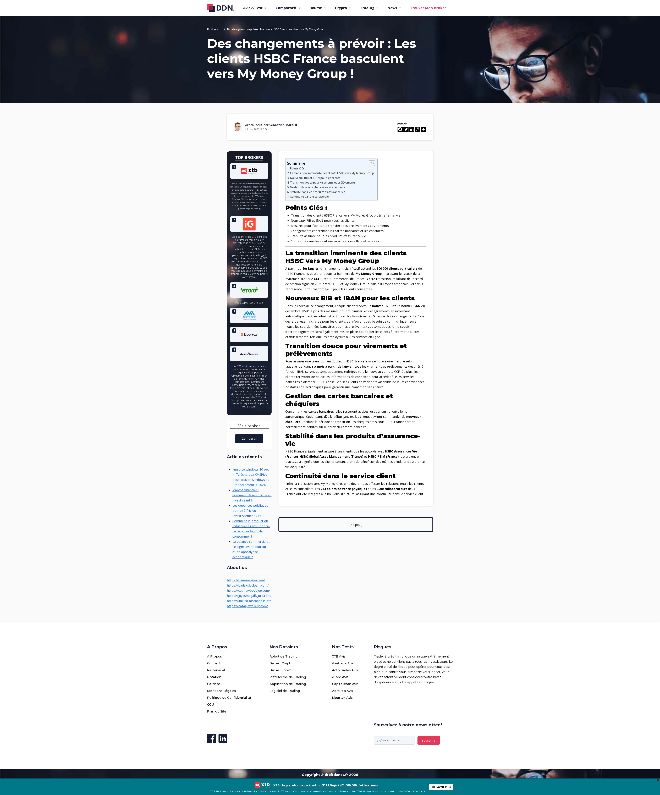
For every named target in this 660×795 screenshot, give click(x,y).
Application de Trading (288, 684)
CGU (210, 704)
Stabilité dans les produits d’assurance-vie (317, 192)
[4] (249, 315)
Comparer (249, 439)
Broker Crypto (281, 663)
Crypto (341, 7)
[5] (249, 334)
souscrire (429, 740)
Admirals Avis (342, 691)
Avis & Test (253, 7)
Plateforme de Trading (288, 677)
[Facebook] (400, 129)
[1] (249, 170)
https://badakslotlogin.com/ (248, 585)
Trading (367, 7)
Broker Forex (280, 670)
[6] (249, 353)
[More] (423, 129)
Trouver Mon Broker (428, 7)
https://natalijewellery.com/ (247, 606)
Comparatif (286, 7)
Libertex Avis (342, 698)
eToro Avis (340, 677)
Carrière (213, 684)
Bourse (316, 7)
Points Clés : (298, 168)
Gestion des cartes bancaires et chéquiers (317, 187)
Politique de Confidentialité (229, 698)
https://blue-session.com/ (246, 580)
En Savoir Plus (441, 787)
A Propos (214, 656)
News (392, 7)
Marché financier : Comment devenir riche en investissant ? (252, 495)
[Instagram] (417, 129)
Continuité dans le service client (311, 196)
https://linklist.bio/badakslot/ (249, 601)
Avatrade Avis (343, 663)
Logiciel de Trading (285, 691)
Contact (213, 663)
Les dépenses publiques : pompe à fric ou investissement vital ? (251, 510)
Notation (214, 677)
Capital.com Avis (345, 684)
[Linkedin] (411, 129)
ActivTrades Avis (345, 670)
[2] (249, 224)
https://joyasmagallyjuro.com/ (249, 596)
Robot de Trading (284, 656)
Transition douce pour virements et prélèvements (323, 182)
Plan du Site (216, 711)
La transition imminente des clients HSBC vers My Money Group (332, 173)
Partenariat (216, 670)
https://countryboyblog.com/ (248, 590)
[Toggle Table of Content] (370, 163)
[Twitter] (406, 129)
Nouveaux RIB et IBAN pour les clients (315, 178)
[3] (249, 289)
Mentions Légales (221, 691)
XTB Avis (338, 656)
